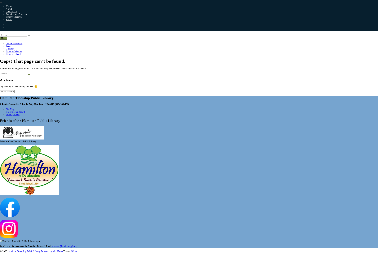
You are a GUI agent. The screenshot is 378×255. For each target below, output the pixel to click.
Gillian (74, 251)
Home (9, 6)
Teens (8, 46)
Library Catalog (13, 54)
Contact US (11, 11)
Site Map (10, 109)
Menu (3, 38)
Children (10, 48)
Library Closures (14, 17)
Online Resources (14, 43)
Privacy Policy (12, 114)
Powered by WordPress (52, 251)
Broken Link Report (15, 112)
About (9, 9)
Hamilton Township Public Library (24, 251)
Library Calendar (14, 51)
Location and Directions (17, 14)
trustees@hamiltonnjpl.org (64, 246)
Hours (9, 19)
